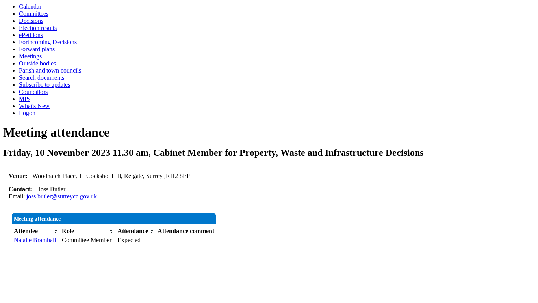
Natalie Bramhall (35, 240)
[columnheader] (36, 231)
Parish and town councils (50, 70)
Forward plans (37, 49)
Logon (27, 113)
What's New (34, 106)
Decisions (31, 20)
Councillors (33, 91)
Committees (33, 13)
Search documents (41, 77)
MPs (24, 98)
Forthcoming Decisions (48, 42)
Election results (38, 27)
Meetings (30, 56)
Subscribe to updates (44, 84)
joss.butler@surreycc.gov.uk (61, 196)
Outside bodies (37, 63)
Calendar (30, 6)
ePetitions (31, 35)
